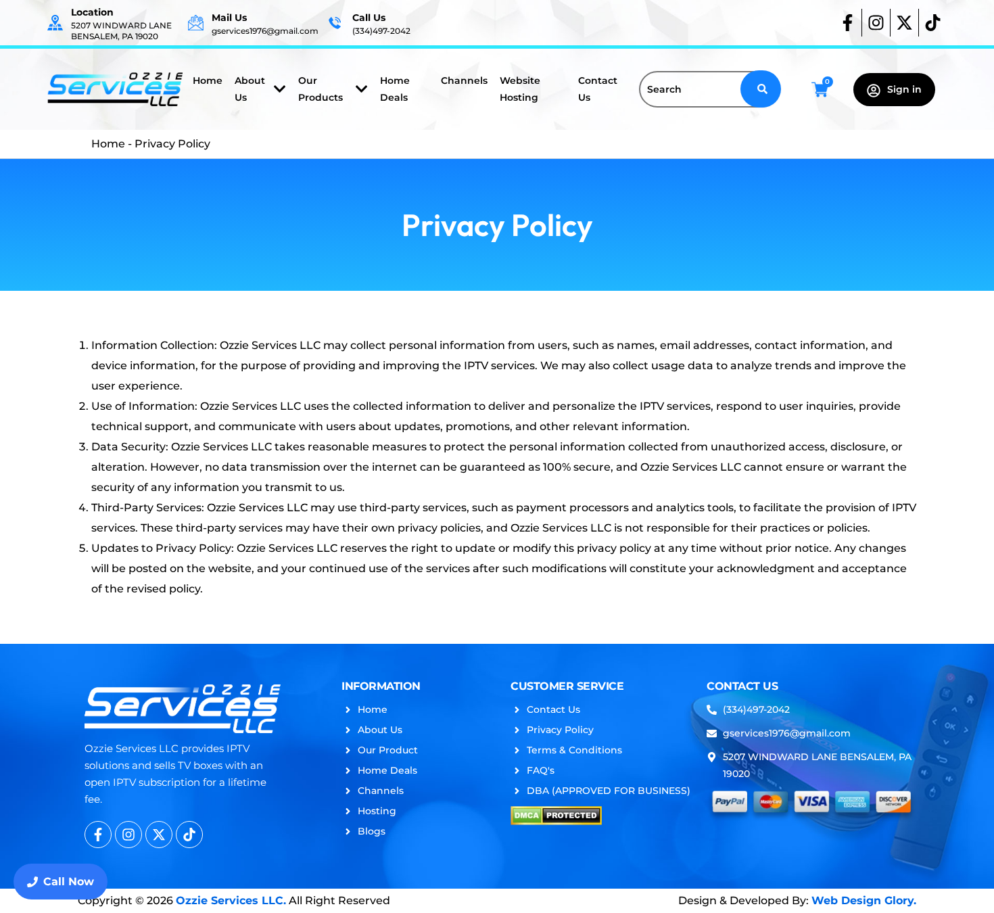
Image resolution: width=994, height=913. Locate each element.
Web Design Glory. (863, 900)
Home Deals (395, 88)
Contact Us (597, 88)
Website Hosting (520, 88)
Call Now (68, 881)
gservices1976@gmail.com (265, 31)
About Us (250, 88)
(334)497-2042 (381, 31)
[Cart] (820, 89)
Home (207, 80)
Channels (464, 80)
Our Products (320, 88)
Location (92, 12)
